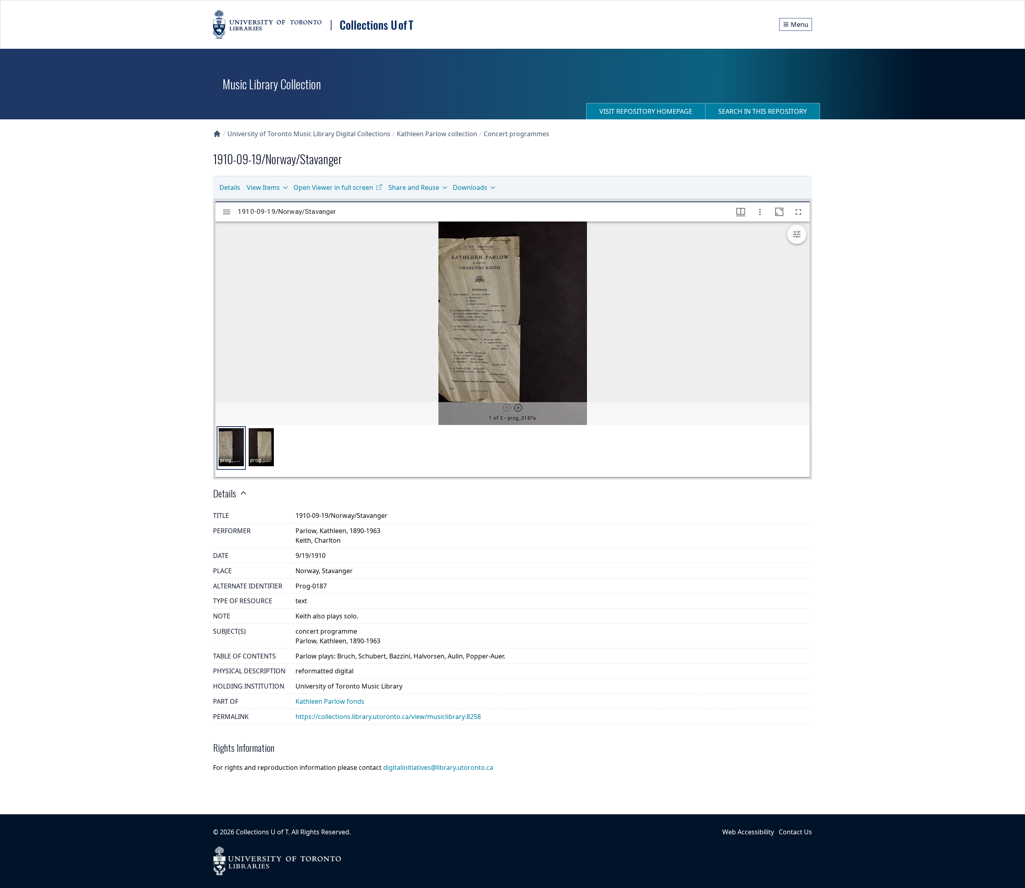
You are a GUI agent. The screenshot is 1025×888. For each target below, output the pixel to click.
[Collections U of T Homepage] (217, 134)
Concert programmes (516, 133)
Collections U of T (262, 832)
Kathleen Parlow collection (437, 133)
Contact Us (795, 832)
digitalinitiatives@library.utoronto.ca (438, 767)
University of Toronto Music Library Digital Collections (308, 133)
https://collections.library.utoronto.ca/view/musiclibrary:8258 (388, 716)
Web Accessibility (748, 832)
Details (229, 187)
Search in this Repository (762, 111)
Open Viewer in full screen (333, 187)
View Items (263, 187)
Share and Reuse (413, 187)
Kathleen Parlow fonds (329, 701)
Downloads (470, 187)
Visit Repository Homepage (645, 111)
